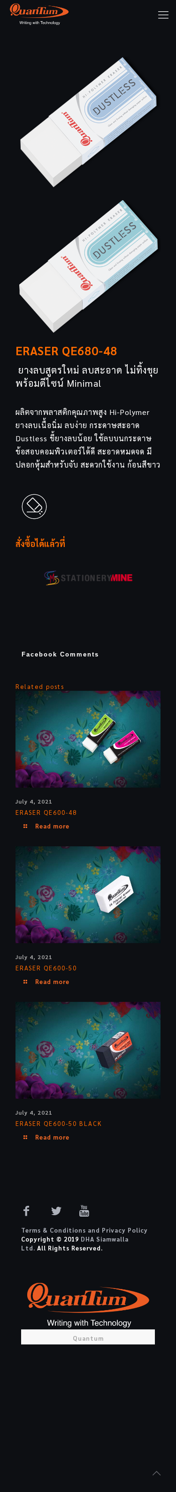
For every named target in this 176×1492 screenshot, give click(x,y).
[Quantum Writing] (39, 14)
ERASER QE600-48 (46, 812)
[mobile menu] (163, 14)
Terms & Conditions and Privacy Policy (84, 1230)
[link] (88, 123)
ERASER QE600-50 (46, 968)
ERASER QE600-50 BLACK (58, 1123)
